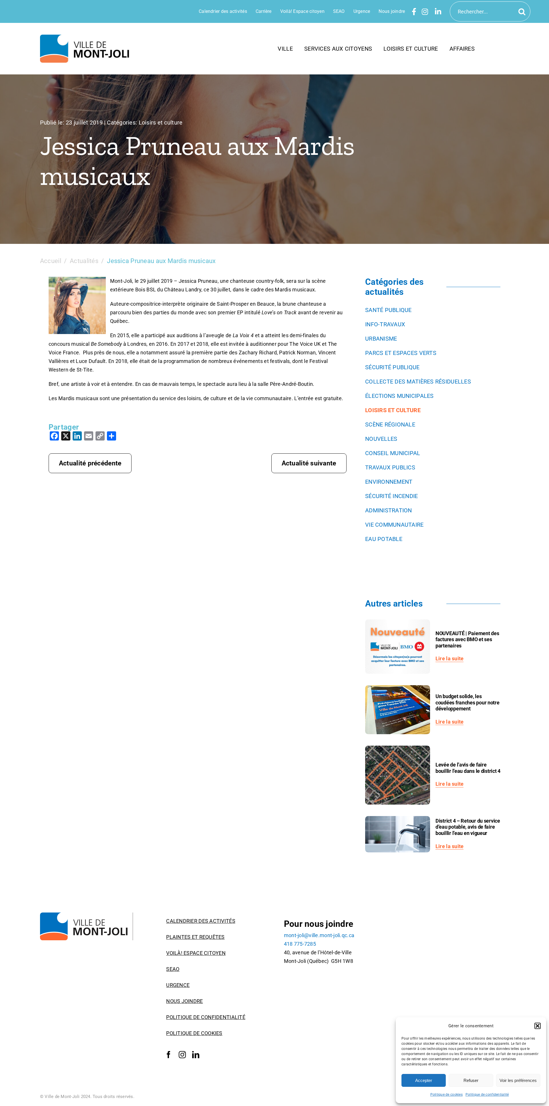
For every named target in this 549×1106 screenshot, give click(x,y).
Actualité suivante (309, 463)
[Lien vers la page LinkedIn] (438, 11)
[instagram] (182, 1054)
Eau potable (383, 539)
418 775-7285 (300, 944)
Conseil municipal (392, 453)
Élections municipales (399, 395)
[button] (537, 1026)
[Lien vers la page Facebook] (414, 11)
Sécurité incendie (391, 496)
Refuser (471, 1080)
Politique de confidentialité (487, 1095)
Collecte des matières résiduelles (418, 381)
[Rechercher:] (490, 11)
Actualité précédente (90, 463)
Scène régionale (390, 424)
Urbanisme (381, 338)
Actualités (84, 260)
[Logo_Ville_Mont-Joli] (86, 915)
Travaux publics (390, 467)
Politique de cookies (446, 1095)
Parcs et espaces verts (400, 352)
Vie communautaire (394, 524)
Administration (388, 510)
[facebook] (168, 1054)
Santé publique (388, 310)
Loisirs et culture (161, 122)
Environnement (389, 481)
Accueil (50, 260)
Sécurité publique (392, 367)
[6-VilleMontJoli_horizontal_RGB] (86, 37)
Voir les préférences (518, 1080)
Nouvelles (381, 438)
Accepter (423, 1080)
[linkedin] (195, 1054)
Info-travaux (385, 324)
